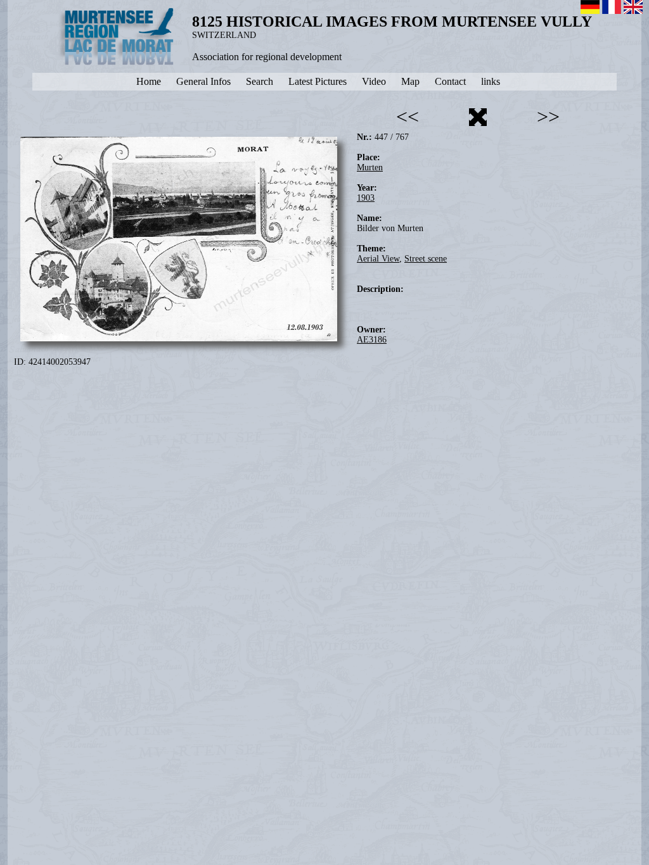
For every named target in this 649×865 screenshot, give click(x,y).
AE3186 (372, 339)
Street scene (425, 258)
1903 (366, 198)
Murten (370, 167)
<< (407, 116)
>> (548, 116)
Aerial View (378, 258)
